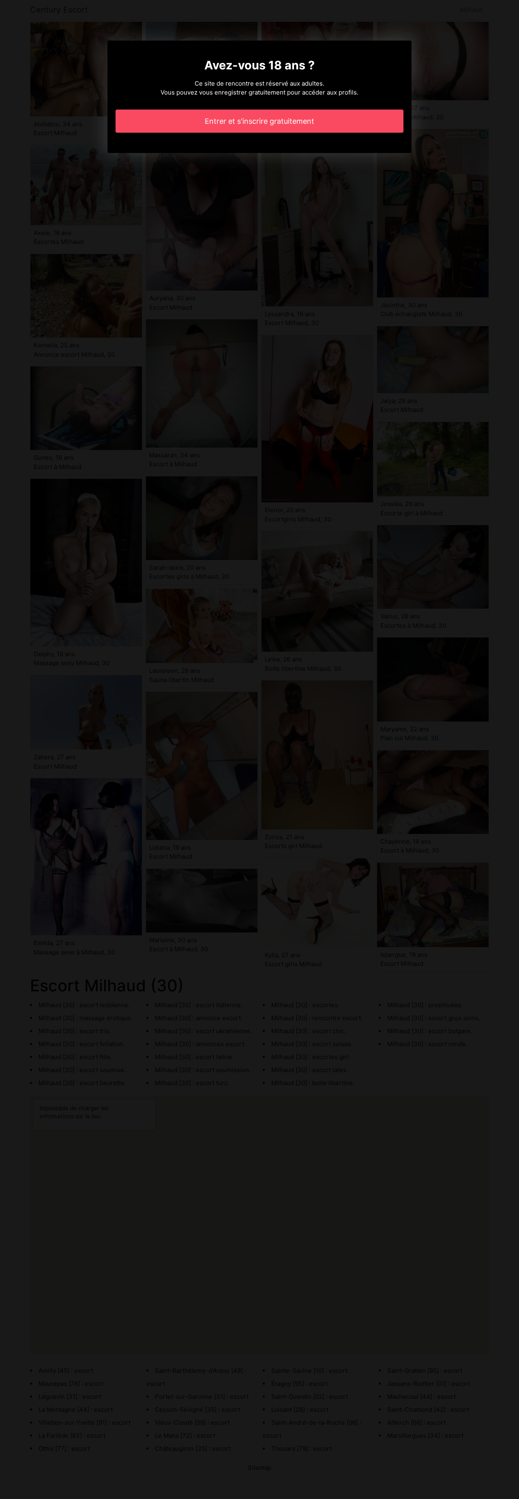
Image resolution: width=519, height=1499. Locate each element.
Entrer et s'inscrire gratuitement (259, 121)
